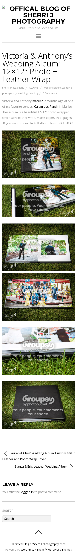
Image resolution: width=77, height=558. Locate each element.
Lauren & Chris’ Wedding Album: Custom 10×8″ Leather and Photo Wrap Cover (38, 456)
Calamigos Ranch (46, 107)
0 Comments (50, 93)
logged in (27, 492)
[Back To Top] (38, 532)
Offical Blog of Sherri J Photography (37, 544)
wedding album (52, 87)
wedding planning (28, 93)
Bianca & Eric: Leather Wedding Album (41, 466)
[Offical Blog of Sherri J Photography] (38, 21)
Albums (33, 87)
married (37, 101)
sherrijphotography (13, 87)
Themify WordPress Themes (54, 549)
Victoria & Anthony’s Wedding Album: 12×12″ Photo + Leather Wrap (37, 67)
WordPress (27, 549)
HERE (69, 123)
